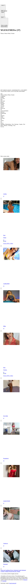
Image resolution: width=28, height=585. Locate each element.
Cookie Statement (22, 570)
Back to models (4, 25)
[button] (3, 14)
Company (3, 571)
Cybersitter (4, 581)
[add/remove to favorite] (1, 198)
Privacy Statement (14, 570)
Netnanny (25, 579)
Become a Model (16, 571)
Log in (2, 17)
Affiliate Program (9, 571)
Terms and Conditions (5, 570)
